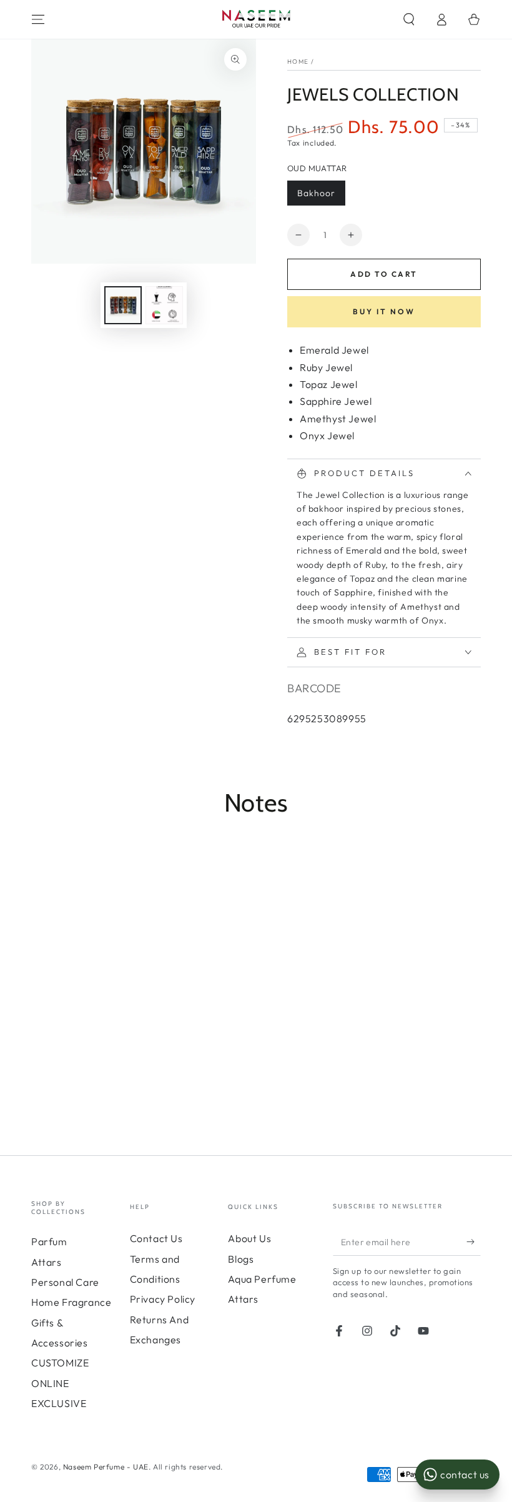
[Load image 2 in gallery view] (164, 305)
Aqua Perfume (262, 1279)
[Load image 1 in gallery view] (123, 305)
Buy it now (384, 311)
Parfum (49, 1241)
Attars (46, 1262)
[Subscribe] (473, 1241)
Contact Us (156, 1238)
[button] (409, 19)
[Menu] (38, 19)
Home (297, 61)
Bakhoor (316, 193)
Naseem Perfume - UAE (106, 1466)
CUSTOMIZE (60, 1362)
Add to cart (383, 274)
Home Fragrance (71, 1302)
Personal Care (65, 1282)
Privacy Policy (162, 1299)
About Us (249, 1238)
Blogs (241, 1259)
